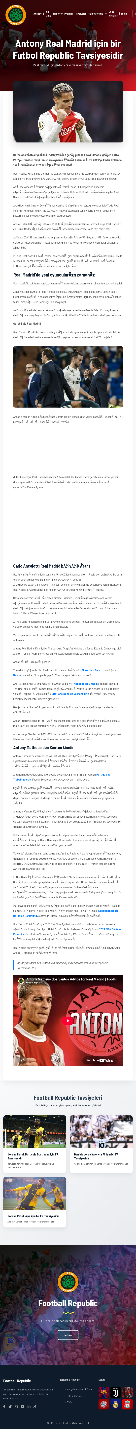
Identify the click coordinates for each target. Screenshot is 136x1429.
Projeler (68, 13)
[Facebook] (4, 1406)
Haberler (58, 13)
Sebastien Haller (108, 910)
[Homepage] (15, 14)
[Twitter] (10, 1406)
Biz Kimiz (48, 13)
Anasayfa (39, 13)
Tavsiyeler (80, 13)
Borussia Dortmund (25, 916)
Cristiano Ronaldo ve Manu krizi (70, 693)
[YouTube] (23, 1406)
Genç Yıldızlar (113, 13)
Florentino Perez (92, 670)
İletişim (123, 13)
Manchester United (85, 683)
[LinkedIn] (29, 1406)
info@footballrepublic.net (80, 1389)
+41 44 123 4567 (74, 1395)
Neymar (18, 675)
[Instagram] (16, 1406)
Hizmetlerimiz (95, 13)
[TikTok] (35, 1406)
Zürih (69, 1402)
